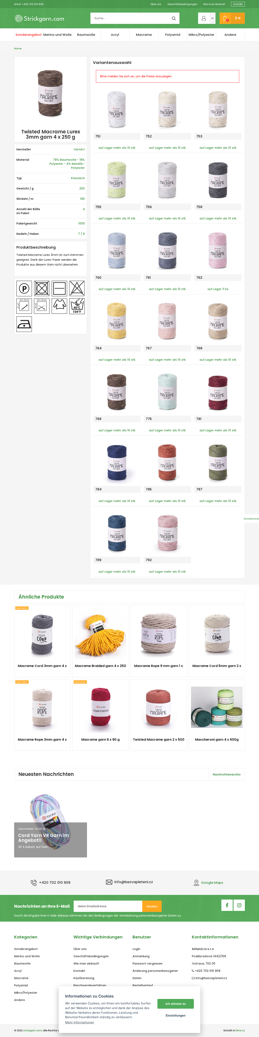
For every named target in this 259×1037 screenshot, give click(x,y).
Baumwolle (86, 34)
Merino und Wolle (57, 34)
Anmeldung (141, 956)
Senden (151, 906)
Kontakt (238, 4)
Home (18, 48)
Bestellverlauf (143, 985)
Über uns (156, 4)
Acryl (115, 34)
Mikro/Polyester (201, 34)
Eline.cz (240, 1030)
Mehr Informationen (79, 1022)
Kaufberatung (83, 978)
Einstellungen (176, 1015)
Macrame (144, 34)
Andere (230, 34)
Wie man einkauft (214, 4)
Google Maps (212, 882)
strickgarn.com (32, 1030)
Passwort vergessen (147, 963)
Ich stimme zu (176, 1004)
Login (136, 949)
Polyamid (172, 34)
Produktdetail (40, 668)
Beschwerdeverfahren (89, 985)
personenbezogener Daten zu (160, 916)
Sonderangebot (29, 34)
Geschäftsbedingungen (182, 4)
